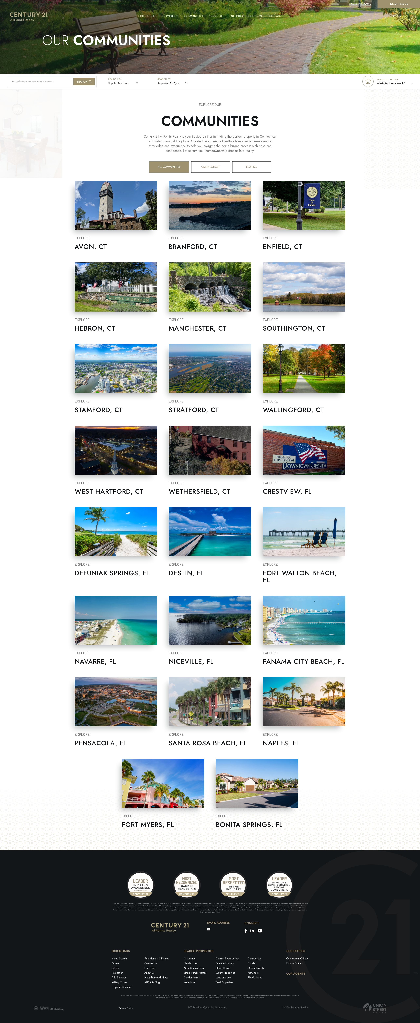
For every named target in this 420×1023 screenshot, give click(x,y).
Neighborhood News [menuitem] (247, 16)
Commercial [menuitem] (150, 963)
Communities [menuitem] (193, 16)
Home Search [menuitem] (119, 958)
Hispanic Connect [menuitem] (121, 987)
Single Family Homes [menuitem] (195, 973)
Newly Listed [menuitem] (191, 963)
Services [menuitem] (169, 16)
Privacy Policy (126, 1008)
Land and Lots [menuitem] (223, 977)
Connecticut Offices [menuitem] (297, 958)
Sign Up (404, 4)
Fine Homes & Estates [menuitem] (156, 958)
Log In (395, 4)
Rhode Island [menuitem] (255, 977)
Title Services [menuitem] (119, 977)
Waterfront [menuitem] (189, 982)
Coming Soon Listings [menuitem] (228, 958)
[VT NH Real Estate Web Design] (374, 1008)
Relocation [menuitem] (117, 973)
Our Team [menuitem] (149, 968)
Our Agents (295, 973)
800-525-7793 (363, 4)
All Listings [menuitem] (189, 958)
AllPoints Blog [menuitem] (152, 982)
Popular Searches (118, 83)
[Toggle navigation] (406, 15)
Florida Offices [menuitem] (294, 963)
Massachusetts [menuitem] (256, 968)
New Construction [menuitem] (194, 968)
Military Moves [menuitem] (119, 982)
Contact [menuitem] (275, 16)
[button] (84, 81)
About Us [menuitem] (216, 16)
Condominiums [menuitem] (192, 977)
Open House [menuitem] (223, 968)
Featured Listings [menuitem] (225, 963)
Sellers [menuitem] (115, 968)
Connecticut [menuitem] (254, 958)
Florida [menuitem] (251, 963)
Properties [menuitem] (146, 16)
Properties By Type (168, 83)
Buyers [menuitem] (115, 963)
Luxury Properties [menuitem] (225, 973)
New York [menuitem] (253, 973)
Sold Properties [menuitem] (224, 982)
